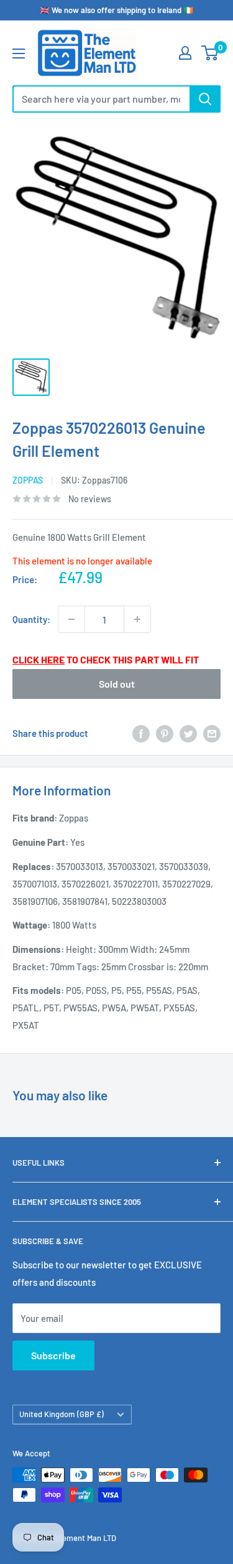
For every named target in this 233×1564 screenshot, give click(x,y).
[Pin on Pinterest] (164, 733)
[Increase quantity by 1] (137, 619)
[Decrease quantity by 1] (71, 619)
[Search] (205, 99)
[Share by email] (212, 733)
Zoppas (27, 480)
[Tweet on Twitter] (188, 733)
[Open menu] (18, 54)
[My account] (185, 53)
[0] (210, 52)
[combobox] (101, 99)
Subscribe (53, 1355)
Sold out (117, 684)
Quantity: (31, 619)
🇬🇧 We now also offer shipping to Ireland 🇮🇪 (116, 10)
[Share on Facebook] (141, 733)
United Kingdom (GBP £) (61, 1414)
